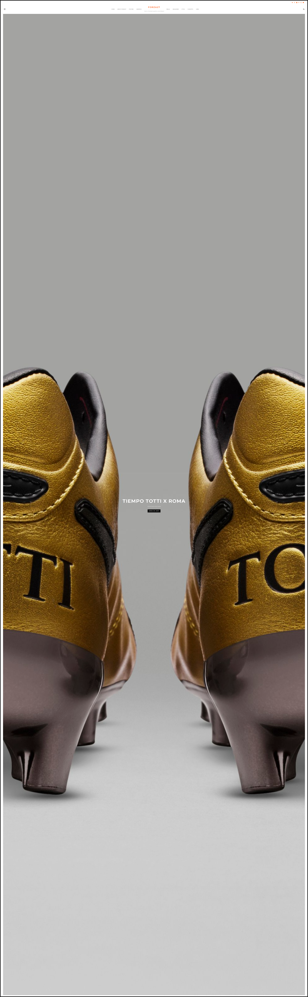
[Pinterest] (299, 2)
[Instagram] (297, 2)
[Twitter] (303, 2)
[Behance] (292, 2)
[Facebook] (294, 2)
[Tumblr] (301, 2)
